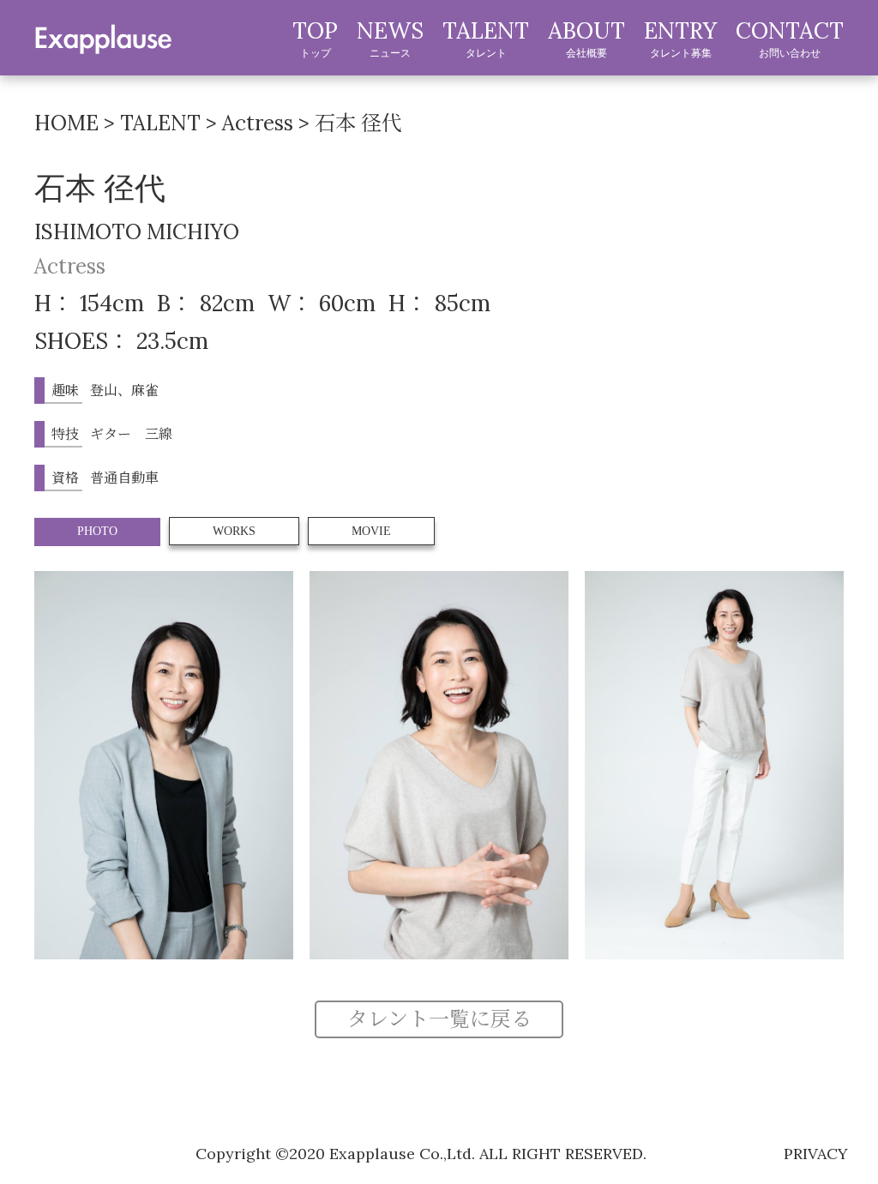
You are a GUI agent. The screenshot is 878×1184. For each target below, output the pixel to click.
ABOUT (586, 37)
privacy (816, 1153)
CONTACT (790, 37)
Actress (69, 266)
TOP (315, 37)
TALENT (485, 37)
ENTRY (680, 37)
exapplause (102, 37)
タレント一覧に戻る (439, 1019)
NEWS (390, 37)
